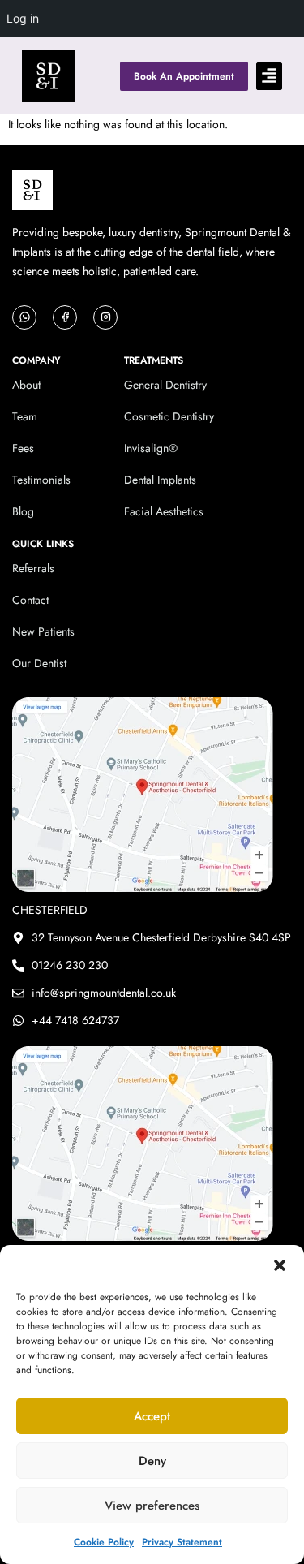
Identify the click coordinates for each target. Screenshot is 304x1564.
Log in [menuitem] (22, 18)
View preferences (152, 1505)
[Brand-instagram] (105, 317)
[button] (280, 1265)
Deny (152, 1461)
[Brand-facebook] (65, 317)
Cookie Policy (104, 1542)
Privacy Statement (182, 1542)
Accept (152, 1416)
